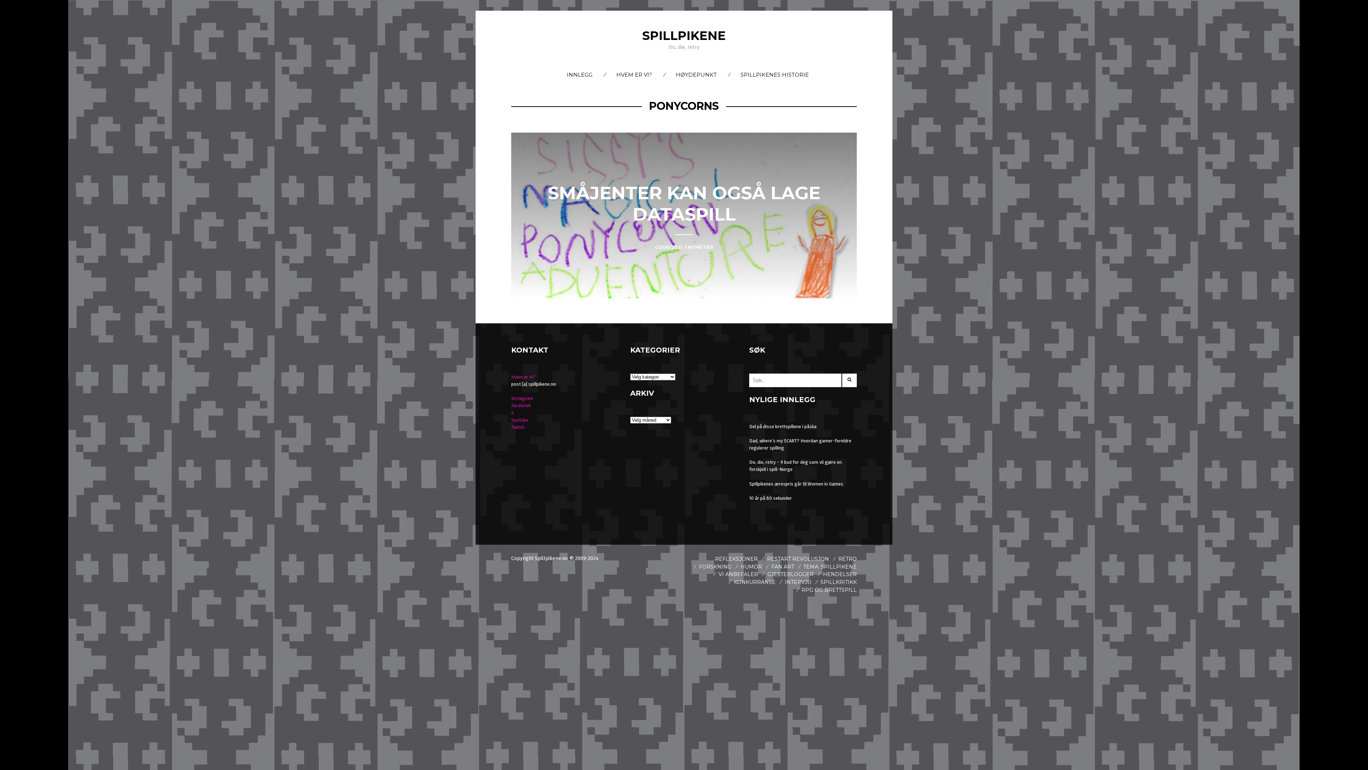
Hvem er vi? (634, 74)
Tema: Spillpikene (830, 567)
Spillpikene (684, 35)
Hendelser (840, 574)
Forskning (715, 567)
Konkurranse (755, 582)
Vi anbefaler (738, 574)
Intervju (798, 582)
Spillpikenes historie (775, 74)
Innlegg (579, 74)
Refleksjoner (736, 559)
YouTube (519, 420)
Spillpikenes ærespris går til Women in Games (796, 484)
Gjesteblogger (790, 574)
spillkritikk (838, 582)
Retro (847, 559)
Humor (751, 567)
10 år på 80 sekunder (770, 498)
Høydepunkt (696, 74)
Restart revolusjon (798, 559)
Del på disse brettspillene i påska (783, 426)
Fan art (782, 567)
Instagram (522, 398)
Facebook (521, 405)
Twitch (517, 427)
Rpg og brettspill (829, 590)
